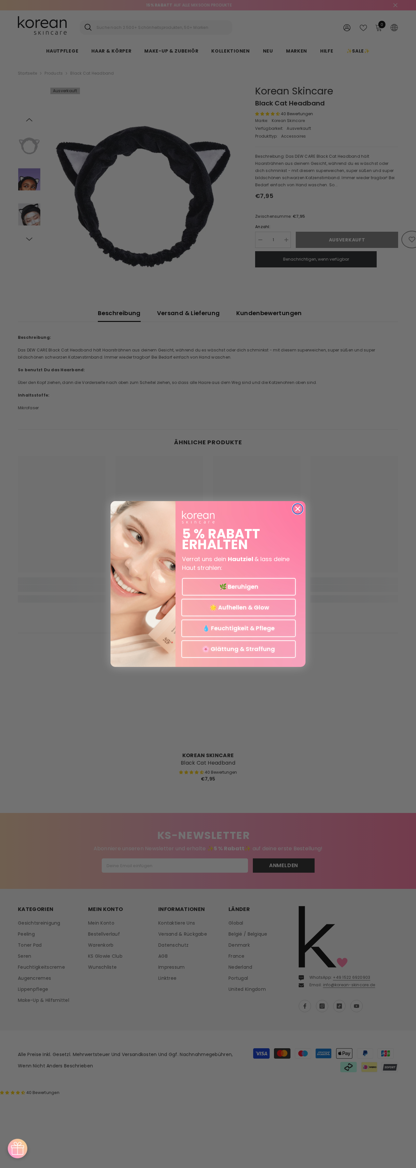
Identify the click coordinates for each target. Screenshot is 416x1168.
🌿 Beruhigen (238, 587)
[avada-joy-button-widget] (17, 1148)
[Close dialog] (297, 509)
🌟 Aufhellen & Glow (238, 607)
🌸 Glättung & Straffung (238, 649)
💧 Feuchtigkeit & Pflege (238, 628)
